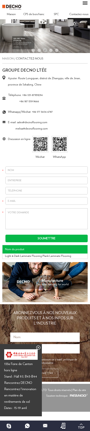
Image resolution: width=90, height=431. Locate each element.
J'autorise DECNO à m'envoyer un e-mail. (46, 361)
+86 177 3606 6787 (42, 111)
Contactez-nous (29, 58)
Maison (11, 14)
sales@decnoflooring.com (32, 122)
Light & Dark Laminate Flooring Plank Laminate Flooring (38, 256)
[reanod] (78, 395)
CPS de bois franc (33, 14)
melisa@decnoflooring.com (31, 128)
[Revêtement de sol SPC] (45, 52)
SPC (56, 14)
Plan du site (79, 390)
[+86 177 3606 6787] (9, 426)
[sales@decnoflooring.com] (45, 426)
